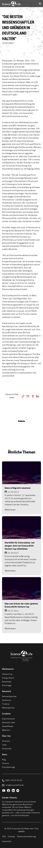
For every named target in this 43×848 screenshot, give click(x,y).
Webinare (6, 730)
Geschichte (6, 749)
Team (4, 745)
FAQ (4, 837)
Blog (4, 760)
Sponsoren (6, 700)
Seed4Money (7, 726)
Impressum (6, 841)
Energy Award (8, 678)
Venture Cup (7, 674)
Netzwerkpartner (9, 697)
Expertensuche (8, 719)
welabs (21, 832)
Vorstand (6, 741)
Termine (5, 763)
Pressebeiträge (8, 767)
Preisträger (7, 686)
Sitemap (11, 837)
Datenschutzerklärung (26, 837)
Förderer (6, 704)
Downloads (6, 682)
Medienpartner (8, 708)
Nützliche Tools (8, 723)
